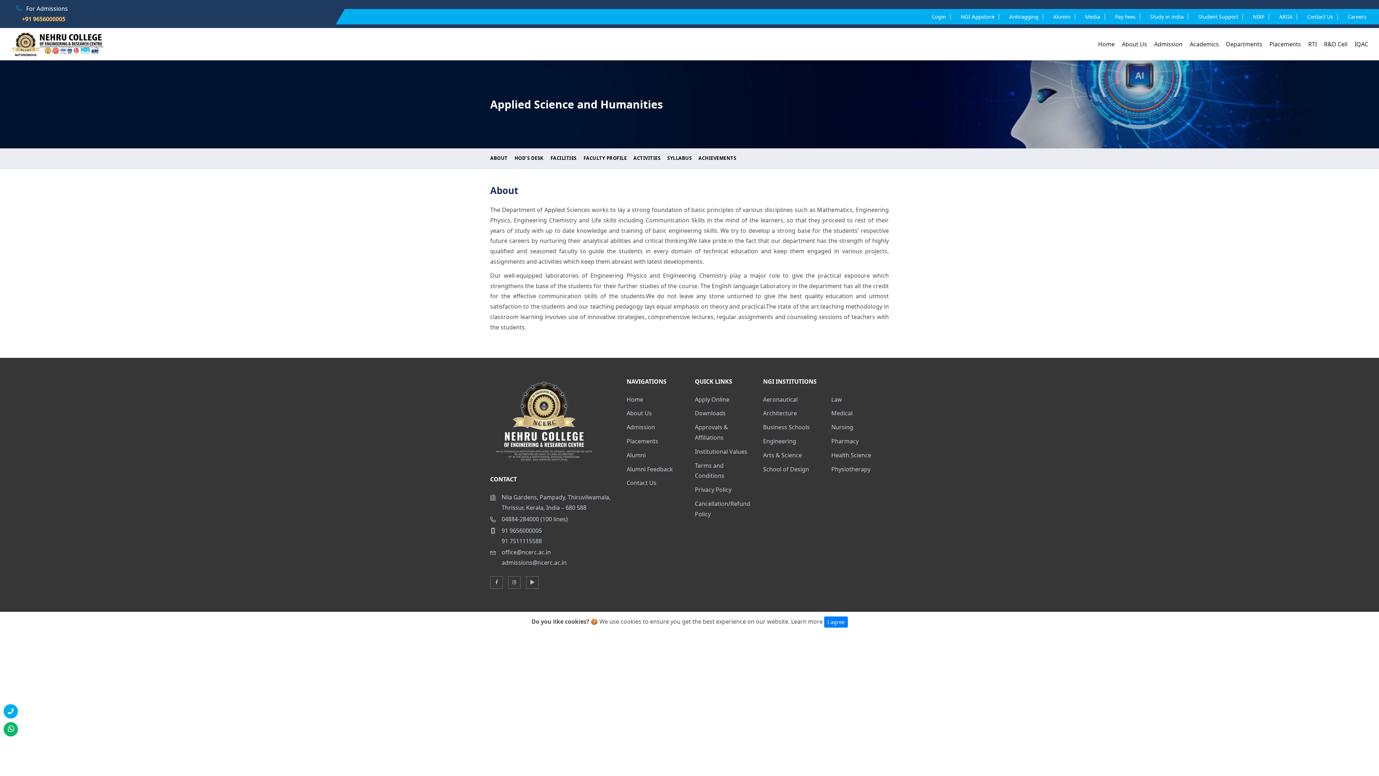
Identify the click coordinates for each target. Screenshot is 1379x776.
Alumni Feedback (650, 469)
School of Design (786, 469)
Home (1106, 44)
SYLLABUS (679, 158)
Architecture (780, 413)
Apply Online (712, 399)
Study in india (1167, 16)
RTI (1312, 44)
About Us (1134, 44)
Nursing (842, 427)
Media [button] (1092, 16)
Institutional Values (721, 452)
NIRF (1258, 16)
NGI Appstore (977, 16)
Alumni (636, 455)
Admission (1168, 44)
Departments (1244, 44)
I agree (836, 622)
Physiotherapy (850, 469)
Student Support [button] (1218, 16)
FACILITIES (564, 158)
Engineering (779, 441)
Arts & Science (782, 455)
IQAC (1361, 44)
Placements (1285, 44)
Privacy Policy (713, 490)
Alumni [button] (1062, 16)
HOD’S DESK (529, 158)
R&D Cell (1335, 44)
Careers (1357, 16)
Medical (842, 413)
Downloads (710, 413)
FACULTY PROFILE (605, 158)
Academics (1204, 44)
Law (836, 399)
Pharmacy (845, 441)
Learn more (807, 621)
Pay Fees (1125, 16)
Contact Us (1320, 16)
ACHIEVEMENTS (717, 158)
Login (939, 16)
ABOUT (499, 158)
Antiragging (1024, 16)
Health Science (851, 455)
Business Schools (786, 427)
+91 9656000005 (40, 19)
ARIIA (1285, 16)
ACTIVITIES (646, 158)
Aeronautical (780, 399)
